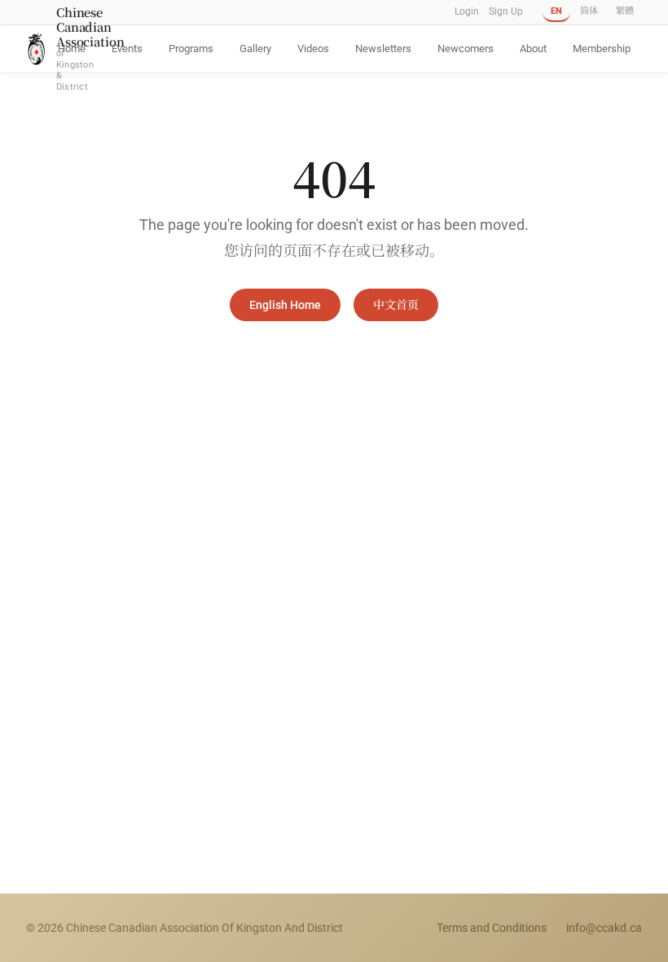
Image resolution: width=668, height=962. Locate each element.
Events (127, 48)
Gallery (255, 48)
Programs (191, 48)
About (533, 48)
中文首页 (396, 304)
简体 (589, 11)
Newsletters (383, 48)
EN (556, 11)
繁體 (625, 11)
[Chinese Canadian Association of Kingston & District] (36, 48)
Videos (313, 48)
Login (467, 11)
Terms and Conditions (492, 927)
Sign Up (506, 11)
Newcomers (465, 48)
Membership (602, 48)
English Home (285, 304)
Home (72, 48)
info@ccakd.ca (604, 927)
